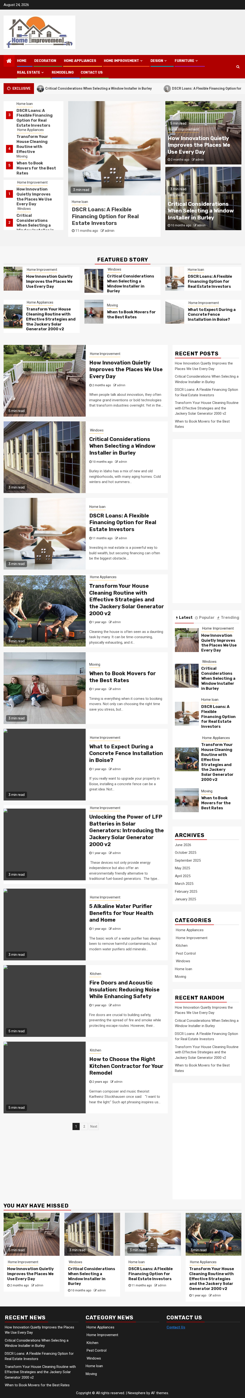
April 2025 (182, 876)
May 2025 (182, 868)
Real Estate (28, 73)
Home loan (25, 209)
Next (93, 1126)
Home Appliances (79, 61)
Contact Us (92, 73)
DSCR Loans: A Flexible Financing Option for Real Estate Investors (180, 88)
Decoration (44, 61)
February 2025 (186, 891)
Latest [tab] (186, 617)
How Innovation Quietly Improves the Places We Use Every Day (34, 170)
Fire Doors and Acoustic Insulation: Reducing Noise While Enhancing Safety (124, 989)
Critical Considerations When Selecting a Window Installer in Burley (35, 199)
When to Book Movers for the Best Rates (36, 142)
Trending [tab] (230, 617)
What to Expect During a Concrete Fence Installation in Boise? (212, 314)
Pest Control (185, 953)
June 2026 (183, 845)
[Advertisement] (208, 524)
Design (156, 61)
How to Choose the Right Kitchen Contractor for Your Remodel (126, 1066)
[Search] (238, 66)
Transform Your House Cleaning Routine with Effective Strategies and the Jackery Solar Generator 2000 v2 (113, 219)
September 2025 (188, 860)
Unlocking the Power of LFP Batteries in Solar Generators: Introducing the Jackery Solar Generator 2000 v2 (126, 830)
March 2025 (184, 883)
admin (102, 237)
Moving (22, 130)
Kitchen (95, 974)
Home (22, 61)
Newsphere (136, 1393)
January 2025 (185, 899)
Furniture (184, 61)
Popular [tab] (207, 617)
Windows (24, 182)
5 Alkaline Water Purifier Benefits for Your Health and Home (121, 913)
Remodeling (63, 73)
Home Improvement (121, 61)
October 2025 (185, 852)
